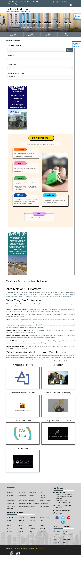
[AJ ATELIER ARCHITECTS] (22, 377)
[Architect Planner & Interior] (22, 405)
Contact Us (10, 504)
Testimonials (44, 504)
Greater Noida (44, 517)
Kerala (42, 525)
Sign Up (64, 2)
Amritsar (66, 531)
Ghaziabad (57, 543)
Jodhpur (20, 525)
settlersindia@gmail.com (63, 510)
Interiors (31, 501)
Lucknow (32, 528)
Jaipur (9, 525)
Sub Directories (44, 507)
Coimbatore (67, 537)
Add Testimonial (34, 504)
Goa (64, 543)
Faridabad (66, 540)
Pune (30, 531)
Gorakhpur (32, 517)
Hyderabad (32, 520)
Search (69, 50)
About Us (10, 493)
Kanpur (31, 525)
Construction (11, 501)
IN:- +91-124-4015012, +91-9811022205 (21, 2)
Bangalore (57, 534)
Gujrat (9, 520)
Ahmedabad (57, 531)
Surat (41, 531)
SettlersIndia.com (20, 548)
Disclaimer (30, 548)
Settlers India (25, 27)
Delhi (55, 540)
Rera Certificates (23, 507)
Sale (41, 493)
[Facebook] (57, 518)
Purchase (10, 496)
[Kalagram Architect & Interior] (58, 433)
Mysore (9, 531)
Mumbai (42, 528)
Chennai (56, 537)
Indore (42, 520)
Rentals (31, 496)
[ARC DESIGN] (58, 377)
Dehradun (21, 517)
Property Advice (45, 501)
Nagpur (20, 531)
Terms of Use (39, 548)
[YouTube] (68, 518)
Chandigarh (10, 517)
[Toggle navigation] (73, 10)
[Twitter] (63, 518)
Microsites (32, 507)
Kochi (9, 528)
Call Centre (21, 493)
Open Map (59, 513)
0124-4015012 (60, 505)
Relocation (32, 493)
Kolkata (20, 528)
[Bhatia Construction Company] (58, 405)
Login (57, 2)
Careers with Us (23, 504)
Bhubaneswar (67, 534)
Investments (22, 496)
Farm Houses (22, 501)
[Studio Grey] (22, 461)
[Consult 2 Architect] (22, 433)
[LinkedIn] (63, 522)
